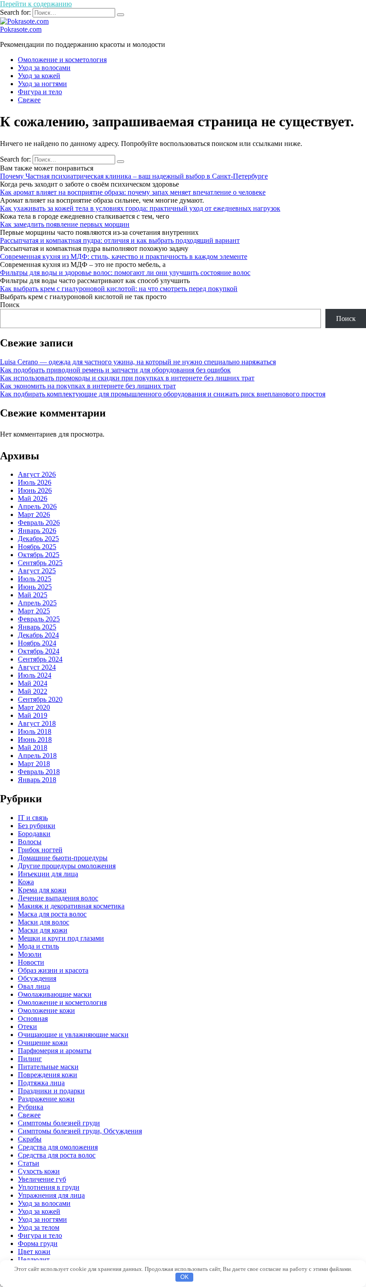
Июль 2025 (34, 579)
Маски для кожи (42, 930)
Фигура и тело (40, 92)
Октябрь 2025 (38, 554)
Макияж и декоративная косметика (71, 906)
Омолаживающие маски (55, 994)
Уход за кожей (39, 75)
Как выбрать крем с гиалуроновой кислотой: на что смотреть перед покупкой (118, 288)
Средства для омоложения (58, 1147)
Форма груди (38, 1243)
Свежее (29, 100)
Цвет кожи (34, 1251)
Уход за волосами (44, 67)
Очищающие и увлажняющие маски (73, 1034)
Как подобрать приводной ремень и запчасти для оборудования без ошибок (115, 370)
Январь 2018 (37, 779)
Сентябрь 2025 (40, 562)
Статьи (28, 1163)
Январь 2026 (37, 530)
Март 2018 (34, 763)
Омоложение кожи (46, 1010)
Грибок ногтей (40, 850)
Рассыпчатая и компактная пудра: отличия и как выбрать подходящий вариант (120, 240)
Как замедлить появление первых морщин (64, 224)
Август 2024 (37, 667)
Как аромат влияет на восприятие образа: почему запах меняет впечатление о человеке (133, 192)
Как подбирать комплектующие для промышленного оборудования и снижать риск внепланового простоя (162, 394)
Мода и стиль (38, 946)
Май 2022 (32, 691)
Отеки (27, 1026)
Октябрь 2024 (38, 651)
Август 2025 (37, 571)
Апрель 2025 (37, 603)
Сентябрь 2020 (40, 699)
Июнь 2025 (35, 587)
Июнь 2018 (35, 739)
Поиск (10, 304)
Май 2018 (32, 747)
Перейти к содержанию (36, 4)
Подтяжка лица (41, 1083)
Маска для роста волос (52, 914)
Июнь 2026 (35, 490)
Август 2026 (37, 474)
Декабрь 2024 (38, 635)
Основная (33, 1018)
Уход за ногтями (42, 83)
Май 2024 (32, 683)
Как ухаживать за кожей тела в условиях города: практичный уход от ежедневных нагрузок (140, 208)
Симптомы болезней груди (59, 1123)
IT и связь (33, 817)
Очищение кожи (43, 1042)
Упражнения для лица (51, 1195)
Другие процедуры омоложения (67, 866)
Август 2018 (37, 723)
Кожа (26, 882)
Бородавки (34, 833)
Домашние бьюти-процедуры (63, 858)
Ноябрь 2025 (37, 546)
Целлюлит (34, 1259)
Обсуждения (37, 978)
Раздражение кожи (46, 1099)
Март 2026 (34, 514)
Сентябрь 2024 (40, 659)
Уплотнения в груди (48, 1187)
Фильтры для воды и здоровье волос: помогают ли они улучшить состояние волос (125, 272)
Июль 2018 (34, 731)
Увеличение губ (42, 1179)
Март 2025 (34, 611)
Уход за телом (38, 1227)
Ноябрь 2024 (37, 643)
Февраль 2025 (39, 619)
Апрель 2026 (37, 506)
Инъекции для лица (48, 874)
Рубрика (30, 1107)
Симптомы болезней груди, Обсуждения (80, 1131)
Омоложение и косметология (62, 59)
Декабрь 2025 (38, 538)
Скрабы (30, 1139)
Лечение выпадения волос (58, 898)
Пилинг (30, 1058)
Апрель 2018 (37, 755)
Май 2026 (32, 498)
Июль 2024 (34, 675)
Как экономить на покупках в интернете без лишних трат (88, 386)
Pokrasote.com (21, 29)
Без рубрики (36, 825)
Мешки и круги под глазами (61, 938)
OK (184, 1277)
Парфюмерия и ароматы (55, 1050)
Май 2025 (32, 595)
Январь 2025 (37, 627)
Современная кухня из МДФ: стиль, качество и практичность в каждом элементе (123, 256)
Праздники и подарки (51, 1091)
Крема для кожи (42, 890)
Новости (31, 962)
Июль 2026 (34, 482)
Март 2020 (34, 707)
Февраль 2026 (39, 522)
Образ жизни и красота (53, 970)
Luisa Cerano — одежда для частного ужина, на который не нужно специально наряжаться (138, 362)
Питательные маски (48, 1066)
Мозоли (30, 954)
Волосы (30, 842)
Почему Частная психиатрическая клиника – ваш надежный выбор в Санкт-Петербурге (134, 176)
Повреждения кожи (47, 1075)
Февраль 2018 (39, 771)
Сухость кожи (39, 1171)
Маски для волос (43, 922)
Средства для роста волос (57, 1155)
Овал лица (34, 986)
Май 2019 (32, 715)
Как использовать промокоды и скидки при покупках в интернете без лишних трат (127, 378)
